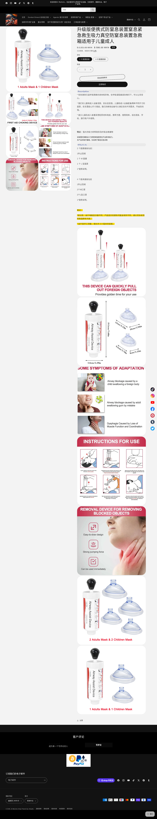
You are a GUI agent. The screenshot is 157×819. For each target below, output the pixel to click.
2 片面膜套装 (84, 59)
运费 (94, 51)
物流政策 (62, 808)
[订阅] (44, 780)
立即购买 (102, 84)
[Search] (93, 10)
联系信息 (69, 808)
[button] (39, 17)
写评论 (99, 745)
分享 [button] (81, 720)
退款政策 (38, 808)
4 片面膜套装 (101, 59)
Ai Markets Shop (16, 809)
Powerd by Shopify (28, 809)
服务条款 (54, 808)
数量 (78, 64)
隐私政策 (46, 808)
